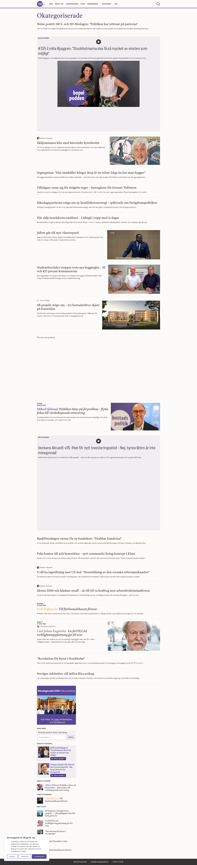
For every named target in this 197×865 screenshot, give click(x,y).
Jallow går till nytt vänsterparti (58, 232)
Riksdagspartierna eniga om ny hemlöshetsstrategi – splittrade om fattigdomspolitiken (97, 202)
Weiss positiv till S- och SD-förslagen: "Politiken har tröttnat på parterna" (87, 24)
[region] (26, 847)
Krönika (40, 604)
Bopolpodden (43, 38)
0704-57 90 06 (118, 862)
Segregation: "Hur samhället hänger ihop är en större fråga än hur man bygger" (91, 172)
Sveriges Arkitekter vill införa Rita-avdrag (65, 673)
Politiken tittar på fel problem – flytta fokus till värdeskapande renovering (60, 787)
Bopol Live (59, 4)
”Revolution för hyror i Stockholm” (61, 658)
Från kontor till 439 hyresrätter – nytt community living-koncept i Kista (86, 553)
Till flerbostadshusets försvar (67, 609)
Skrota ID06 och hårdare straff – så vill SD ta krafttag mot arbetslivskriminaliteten (93, 590)
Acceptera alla (39, 856)
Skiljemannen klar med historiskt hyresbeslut (68, 143)
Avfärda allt (25, 856)
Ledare (39, 404)
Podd (83, 4)
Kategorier (106, 4)
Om (116, 4)
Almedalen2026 (72, 4)
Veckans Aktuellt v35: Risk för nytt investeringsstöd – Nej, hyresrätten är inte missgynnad (62, 768)
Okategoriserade (60, 16)
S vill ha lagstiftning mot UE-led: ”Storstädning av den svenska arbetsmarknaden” (93, 572)
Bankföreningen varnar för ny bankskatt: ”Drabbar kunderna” (79, 538)
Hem (51, 4)
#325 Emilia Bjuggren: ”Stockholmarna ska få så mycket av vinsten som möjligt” (60, 751)
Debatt (40, 622)
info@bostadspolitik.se (99, 862)
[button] (58, 758)
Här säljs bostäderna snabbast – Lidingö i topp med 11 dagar (78, 218)
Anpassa (12, 856)
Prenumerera (92, 4)
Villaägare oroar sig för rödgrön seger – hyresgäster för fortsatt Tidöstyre (86, 187)
